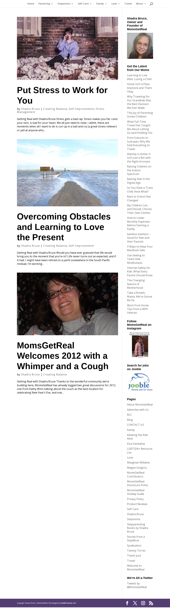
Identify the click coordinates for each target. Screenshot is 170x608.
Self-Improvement (81, 109)
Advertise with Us (138, 409)
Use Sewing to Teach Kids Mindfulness (136, 259)
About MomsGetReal (140, 404)
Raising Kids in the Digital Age (138, 180)
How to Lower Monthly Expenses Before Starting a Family (138, 223)
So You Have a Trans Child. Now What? (140, 189)
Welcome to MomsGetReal (135, 567)
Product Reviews (137, 504)
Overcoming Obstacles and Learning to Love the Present (64, 227)
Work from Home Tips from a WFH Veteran (138, 309)
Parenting (44, 3)
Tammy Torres (136, 550)
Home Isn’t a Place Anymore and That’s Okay (139, 87)
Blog (130, 420)
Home (30, 3)
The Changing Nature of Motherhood (136, 284)
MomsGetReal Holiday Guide (135, 492)
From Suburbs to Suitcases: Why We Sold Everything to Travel (138, 143)
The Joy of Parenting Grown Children (140, 114)
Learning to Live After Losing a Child (139, 77)
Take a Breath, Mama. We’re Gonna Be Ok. (139, 296)
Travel (128, 3)
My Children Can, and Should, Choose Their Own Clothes (139, 209)
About (139, 3)
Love (114, 3)
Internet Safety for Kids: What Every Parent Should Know (139, 271)
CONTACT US (135, 425)
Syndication (134, 545)
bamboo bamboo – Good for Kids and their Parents (139, 237)
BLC (129, 414)
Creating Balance (55, 109)
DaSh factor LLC (68, 603)
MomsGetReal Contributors (135, 474)
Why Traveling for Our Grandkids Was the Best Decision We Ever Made (139, 102)
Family (100, 3)
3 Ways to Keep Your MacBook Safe (140, 248)
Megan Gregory (137, 467)
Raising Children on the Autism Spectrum (139, 170)
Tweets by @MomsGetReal (137, 585)
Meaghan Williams (138, 462)
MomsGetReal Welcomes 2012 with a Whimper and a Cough (63, 356)
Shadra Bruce (30, 109)
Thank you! (134, 555)
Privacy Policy (135, 499)
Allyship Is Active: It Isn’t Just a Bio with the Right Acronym (139, 157)
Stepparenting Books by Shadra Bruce (137, 528)
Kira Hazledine (136, 444)
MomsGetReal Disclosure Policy (137, 483)
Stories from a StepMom (136, 538)
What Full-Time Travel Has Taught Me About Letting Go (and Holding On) (139, 127)
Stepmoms (64, 3)
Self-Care (83, 3)
